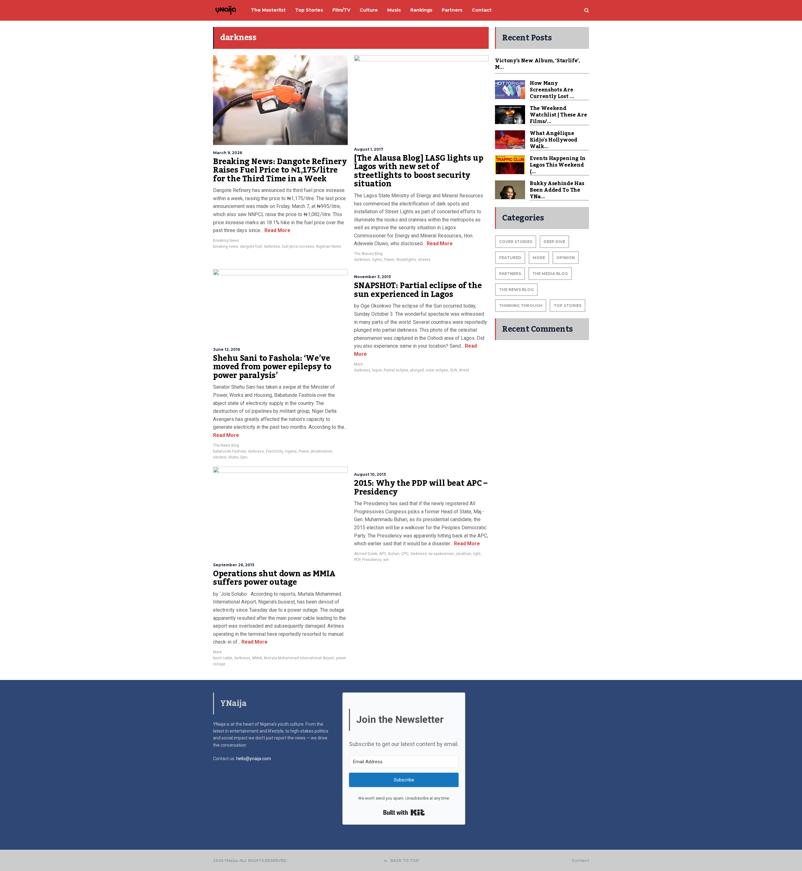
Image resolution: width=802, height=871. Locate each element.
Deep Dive (554, 241)
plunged (417, 370)
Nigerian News (328, 246)
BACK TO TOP (404, 860)
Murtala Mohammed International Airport (299, 658)
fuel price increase (298, 246)
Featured (510, 257)
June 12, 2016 (226, 349)
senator (219, 457)
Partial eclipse (396, 370)
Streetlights (406, 259)
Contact (580, 860)
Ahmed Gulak (365, 554)
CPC (405, 554)
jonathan (463, 554)
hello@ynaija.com (253, 758)
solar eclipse (437, 370)
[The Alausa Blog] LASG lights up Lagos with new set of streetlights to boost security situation (418, 171)
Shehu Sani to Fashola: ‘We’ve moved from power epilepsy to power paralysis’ (272, 366)
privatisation (321, 451)
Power (389, 259)
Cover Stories (515, 241)
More (358, 364)
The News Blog (226, 445)
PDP (357, 559)
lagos (377, 370)
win (386, 559)
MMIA (257, 658)
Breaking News (226, 240)
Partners (510, 273)
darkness (272, 246)
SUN (453, 370)
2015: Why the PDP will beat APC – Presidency (420, 487)
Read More (276, 230)
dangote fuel (251, 246)
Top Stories (567, 305)
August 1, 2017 (368, 149)
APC (382, 554)
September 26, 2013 (233, 565)
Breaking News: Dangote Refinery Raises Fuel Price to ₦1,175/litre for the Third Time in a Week (280, 170)
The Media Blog (550, 273)
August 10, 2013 (370, 474)
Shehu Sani (237, 457)
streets (424, 259)
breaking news (225, 246)
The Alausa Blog (368, 253)
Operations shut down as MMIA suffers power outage (274, 578)
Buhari (393, 554)
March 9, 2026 (227, 152)
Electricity (274, 451)
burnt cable (222, 658)
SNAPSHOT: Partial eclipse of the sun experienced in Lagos (418, 290)
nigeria (291, 451)
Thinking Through (520, 305)
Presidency (371, 559)
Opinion (565, 257)
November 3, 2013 (372, 276)
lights (377, 259)
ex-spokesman (441, 554)
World (464, 370)
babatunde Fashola (229, 451)
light (477, 554)
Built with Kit (404, 812)
